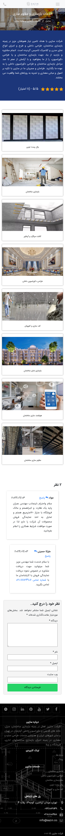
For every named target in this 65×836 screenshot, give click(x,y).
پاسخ (42, 498)
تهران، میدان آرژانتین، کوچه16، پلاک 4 (37, 803)
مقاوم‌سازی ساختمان (54, 780)
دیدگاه (53, 621)
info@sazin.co (48, 820)
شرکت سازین (57, 834)
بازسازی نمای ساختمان (32, 371)
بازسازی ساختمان (32, 191)
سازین (48, 21)
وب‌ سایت (52, 674)
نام (55, 652)
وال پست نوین (32, 147)
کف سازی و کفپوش (33, 326)
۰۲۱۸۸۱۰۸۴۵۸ (50, 814)
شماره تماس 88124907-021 (31, 580)
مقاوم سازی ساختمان (32, 460)
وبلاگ (60, 760)
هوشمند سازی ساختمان (32, 415)
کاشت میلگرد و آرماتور (32, 236)
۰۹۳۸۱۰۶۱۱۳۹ (51, 809)
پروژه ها (59, 755)
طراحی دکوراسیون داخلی (32, 281)
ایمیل (54, 663)
